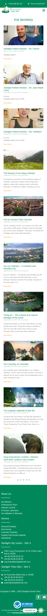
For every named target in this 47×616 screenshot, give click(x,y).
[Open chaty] (41, 610)
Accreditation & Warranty (11, 513)
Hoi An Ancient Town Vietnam (18, 219)
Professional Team (9, 505)
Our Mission (6, 502)
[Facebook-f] (38, 597)
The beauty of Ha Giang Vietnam (19, 173)
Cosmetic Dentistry (9, 532)
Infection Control (8, 508)
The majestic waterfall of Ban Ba (19, 410)
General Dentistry (8, 527)
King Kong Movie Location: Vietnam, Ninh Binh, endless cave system (21, 458)
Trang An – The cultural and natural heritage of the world (20, 316)
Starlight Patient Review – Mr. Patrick (21, 49)
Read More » (8, 59)
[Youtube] (44, 597)
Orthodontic (6, 538)
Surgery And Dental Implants (13, 535)
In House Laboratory (10, 510)
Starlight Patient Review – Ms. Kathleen (23, 132)
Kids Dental (6, 529)
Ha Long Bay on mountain (16, 364)
